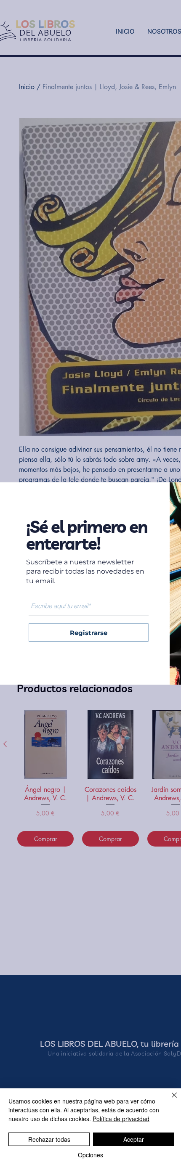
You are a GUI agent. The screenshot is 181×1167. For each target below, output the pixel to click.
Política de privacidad (121, 1118)
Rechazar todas (49, 1139)
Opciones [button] (90, 1155)
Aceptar (133, 1139)
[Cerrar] (169, 1100)
